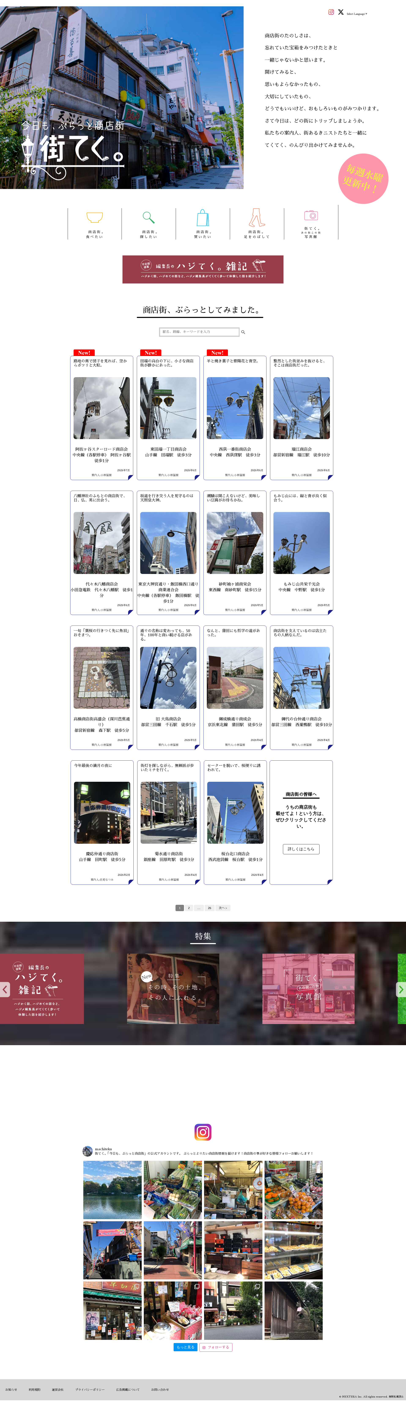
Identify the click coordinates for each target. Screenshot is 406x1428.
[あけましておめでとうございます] (112, 1190)
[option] (68, 989)
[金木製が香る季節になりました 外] (233, 1311)
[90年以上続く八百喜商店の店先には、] (233, 1190)
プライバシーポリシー (90, 1389)
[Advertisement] (203, 1085)
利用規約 (34, 1389)
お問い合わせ (160, 1389)
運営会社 (58, 1389)
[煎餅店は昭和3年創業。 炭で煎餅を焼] (112, 1311)
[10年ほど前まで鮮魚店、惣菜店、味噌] (112, 1250)
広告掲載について (128, 1389)
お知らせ (11, 1389)
